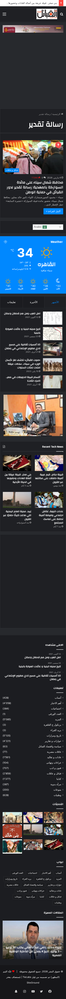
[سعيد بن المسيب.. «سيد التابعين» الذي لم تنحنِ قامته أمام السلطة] (12, 846)
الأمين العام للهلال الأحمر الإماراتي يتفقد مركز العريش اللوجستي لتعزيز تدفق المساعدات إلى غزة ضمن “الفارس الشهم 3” (33, 951)
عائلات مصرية (54, 751)
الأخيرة (33, 302)
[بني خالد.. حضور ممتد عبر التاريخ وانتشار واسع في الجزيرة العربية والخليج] (12, 831)
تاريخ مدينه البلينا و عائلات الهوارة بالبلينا (22, 331)
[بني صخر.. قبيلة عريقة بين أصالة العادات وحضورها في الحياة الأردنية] (17, 463)
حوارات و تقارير (53, 741)
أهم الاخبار (56, 703)
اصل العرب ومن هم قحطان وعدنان (22, 313)
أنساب (58, 697)
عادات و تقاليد (54, 757)
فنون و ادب (55, 768)
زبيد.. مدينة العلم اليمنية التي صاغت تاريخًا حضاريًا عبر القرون (17, 515)
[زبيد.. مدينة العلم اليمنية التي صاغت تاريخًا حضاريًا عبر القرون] (17, 500)
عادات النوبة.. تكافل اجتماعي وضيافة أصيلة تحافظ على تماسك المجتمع (51, 517)
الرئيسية (56, 114)
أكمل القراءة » (53, 211)
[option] (33, 940)
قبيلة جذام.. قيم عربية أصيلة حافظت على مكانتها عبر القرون (49, 478)
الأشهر (55, 302)
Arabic (38, 226)
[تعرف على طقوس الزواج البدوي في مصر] (33, 844)
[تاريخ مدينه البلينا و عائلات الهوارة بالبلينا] (52, 333)
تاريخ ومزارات (54, 735)
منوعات (57, 789)
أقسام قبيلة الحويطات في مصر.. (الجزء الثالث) (23, 379)
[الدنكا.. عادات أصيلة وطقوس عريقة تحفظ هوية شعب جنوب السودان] (12, 817)
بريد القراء (56, 730)
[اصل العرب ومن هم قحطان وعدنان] (52, 318)
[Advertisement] (33, 72)
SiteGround (33, 982)
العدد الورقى (54, 714)
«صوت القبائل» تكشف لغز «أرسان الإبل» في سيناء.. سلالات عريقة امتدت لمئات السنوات (22, 364)
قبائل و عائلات (54, 773)
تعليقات (11, 302)
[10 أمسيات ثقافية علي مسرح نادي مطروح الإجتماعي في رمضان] (52, 349)
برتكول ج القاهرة (52, 724)
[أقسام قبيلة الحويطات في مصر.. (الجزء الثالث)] (52, 381)
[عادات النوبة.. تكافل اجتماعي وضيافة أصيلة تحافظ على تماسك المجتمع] (49, 500)
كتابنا (58, 778)
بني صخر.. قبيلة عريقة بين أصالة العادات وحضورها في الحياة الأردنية (18, 478)
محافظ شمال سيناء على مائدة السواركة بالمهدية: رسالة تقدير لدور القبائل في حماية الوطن (35, 187)
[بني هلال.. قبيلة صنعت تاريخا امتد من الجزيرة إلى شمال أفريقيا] (53, 817)
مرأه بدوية (56, 784)
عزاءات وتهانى (53, 762)
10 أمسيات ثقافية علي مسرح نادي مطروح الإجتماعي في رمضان (22, 346)
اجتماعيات (56, 708)
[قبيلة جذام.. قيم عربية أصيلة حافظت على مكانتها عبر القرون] (49, 463)
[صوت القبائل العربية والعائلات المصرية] (46, 14)
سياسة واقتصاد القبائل (49, 746)
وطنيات (57, 795)
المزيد (58, 719)
